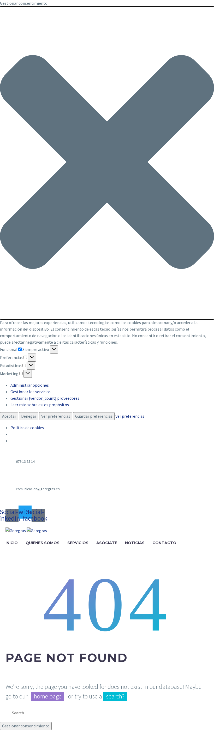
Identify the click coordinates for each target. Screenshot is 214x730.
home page (48, 696)
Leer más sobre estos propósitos (39, 404)
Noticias (135, 542)
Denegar (28, 416)
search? (115, 696)
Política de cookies (27, 427)
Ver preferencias (55, 416)
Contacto (164, 542)
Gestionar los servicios (30, 391)
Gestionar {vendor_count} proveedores (44, 398)
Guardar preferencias (93, 416)
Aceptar (9, 416)
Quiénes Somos (43, 542)
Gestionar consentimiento (26, 725)
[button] (107, 163)
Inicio (11, 542)
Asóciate (106, 542)
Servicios (77, 542)
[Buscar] (202, 712)
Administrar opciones (29, 385)
